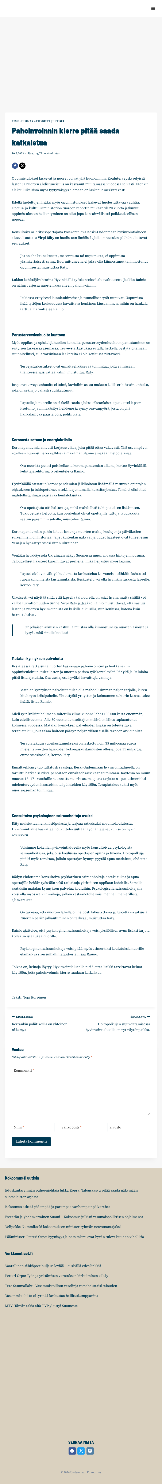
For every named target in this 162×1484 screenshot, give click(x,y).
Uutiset (58, 121)
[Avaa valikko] (153, 8)
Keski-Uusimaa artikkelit (31, 121)
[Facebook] (15, 166)
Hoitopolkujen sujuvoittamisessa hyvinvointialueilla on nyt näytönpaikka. (118, 1023)
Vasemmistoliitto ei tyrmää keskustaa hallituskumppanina (51, 1296)
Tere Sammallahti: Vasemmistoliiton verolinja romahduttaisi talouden (61, 1286)
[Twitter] (81, 1451)
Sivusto (115, 1127)
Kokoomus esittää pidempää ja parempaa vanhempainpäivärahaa (58, 1207)
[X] (22, 166)
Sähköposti (71, 1127)
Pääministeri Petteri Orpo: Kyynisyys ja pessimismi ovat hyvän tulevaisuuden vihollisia (74, 1237)
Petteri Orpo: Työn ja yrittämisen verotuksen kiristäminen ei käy (56, 1276)
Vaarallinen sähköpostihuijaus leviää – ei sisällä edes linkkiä (53, 1266)
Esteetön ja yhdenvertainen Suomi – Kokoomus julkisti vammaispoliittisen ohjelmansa (74, 1217)
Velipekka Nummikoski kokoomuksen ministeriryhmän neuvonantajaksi (63, 1227)
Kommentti (24, 1070)
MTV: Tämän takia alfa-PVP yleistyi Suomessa (41, 1306)
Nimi (19, 1127)
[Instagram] (90, 1451)
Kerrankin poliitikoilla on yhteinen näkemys (39, 1023)
